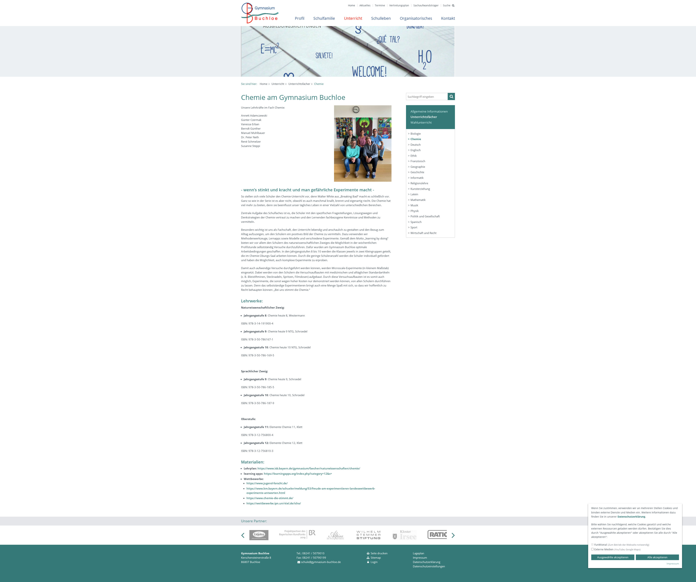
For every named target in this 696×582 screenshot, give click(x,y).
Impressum (420, 557)
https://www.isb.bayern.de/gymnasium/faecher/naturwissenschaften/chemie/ (309, 468)
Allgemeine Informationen (429, 111)
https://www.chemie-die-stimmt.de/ (269, 498)
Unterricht (353, 18)
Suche (446, 5)
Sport (414, 227)
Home (351, 5)
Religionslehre (419, 183)
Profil (299, 18)
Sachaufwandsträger (426, 5)
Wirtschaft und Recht (423, 233)
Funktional (621, 544)
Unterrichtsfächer (299, 84)
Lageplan (418, 553)
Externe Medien (617, 549)
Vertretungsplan (399, 5)
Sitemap (376, 557)
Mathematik (418, 200)
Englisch (416, 150)
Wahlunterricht (421, 122)
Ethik (414, 155)
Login (374, 562)
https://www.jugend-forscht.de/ (267, 483)
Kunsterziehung (420, 189)
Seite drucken (379, 553)
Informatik (417, 178)
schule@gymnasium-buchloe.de (321, 562)
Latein (414, 194)
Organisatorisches (416, 18)
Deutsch (416, 144)
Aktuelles (364, 5)
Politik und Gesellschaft (425, 216)
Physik (415, 211)
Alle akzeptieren (657, 557)
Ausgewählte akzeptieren (612, 557)
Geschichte (417, 172)
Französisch (418, 161)
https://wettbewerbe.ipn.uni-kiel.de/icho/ (273, 503)
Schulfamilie (324, 18)
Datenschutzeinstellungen (429, 566)
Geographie (418, 166)
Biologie (416, 133)
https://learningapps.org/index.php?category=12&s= (298, 473)
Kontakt (448, 18)
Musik (414, 205)
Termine (380, 5)
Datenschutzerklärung (426, 562)
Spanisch (416, 222)
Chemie (416, 139)
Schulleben (381, 18)
